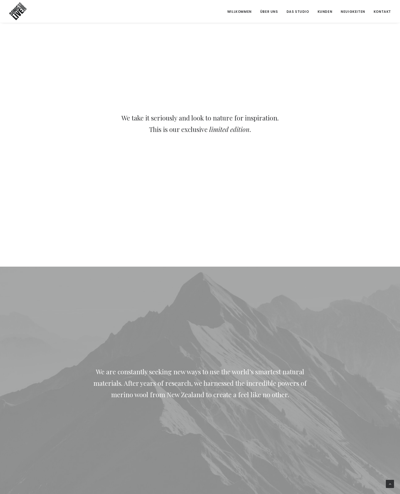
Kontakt (382, 11)
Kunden (325, 11)
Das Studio (298, 11)
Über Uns (269, 11)
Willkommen (239, 11)
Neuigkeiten (353, 11)
